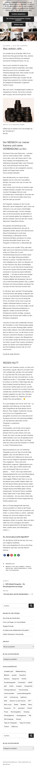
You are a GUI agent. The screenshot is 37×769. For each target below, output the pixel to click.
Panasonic (7, 708)
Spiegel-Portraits (8, 626)
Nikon (30, 704)
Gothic (11, 686)
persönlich (21, 708)
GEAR (30, 682)
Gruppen (19, 686)
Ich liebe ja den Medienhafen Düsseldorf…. (16, 630)
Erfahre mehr (18, 24)
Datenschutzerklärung (10, 762)
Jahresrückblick (9, 693)
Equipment (15, 679)
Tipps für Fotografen (10, 723)
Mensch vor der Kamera (15, 566)
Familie (24, 679)
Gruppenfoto (28, 686)
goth (5, 686)
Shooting (9, 568)
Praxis (28, 566)
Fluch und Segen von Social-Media (14, 622)
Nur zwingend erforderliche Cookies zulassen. (18, 19)
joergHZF (24, 45)
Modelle (23, 704)
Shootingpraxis (20, 568)
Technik (18, 719)
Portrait (29, 708)
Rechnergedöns (16, 712)
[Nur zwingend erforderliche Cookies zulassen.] (35, 14)
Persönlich (10, 563)
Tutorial (6, 726)
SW (30, 715)
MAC (5, 701)
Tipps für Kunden (25, 723)
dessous (7, 679)
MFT (29, 701)
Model (16, 704)
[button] (4, 555)
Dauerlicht (22, 675)
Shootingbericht (9, 715)
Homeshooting (23, 690)
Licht (5, 697)
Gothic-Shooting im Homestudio (13, 634)
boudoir (14, 675)
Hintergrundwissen (10, 690)
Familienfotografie (9, 682)
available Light (8, 671)
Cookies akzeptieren (18, 14)
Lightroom (23, 697)
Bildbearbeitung (21, 671)
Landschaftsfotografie (24, 693)
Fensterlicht (21, 682)
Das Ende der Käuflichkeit (11, 618)
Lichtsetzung (14, 697)
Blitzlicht (6, 675)
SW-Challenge (8, 719)
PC (14, 708)
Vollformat (14, 726)
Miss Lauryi (8, 704)
